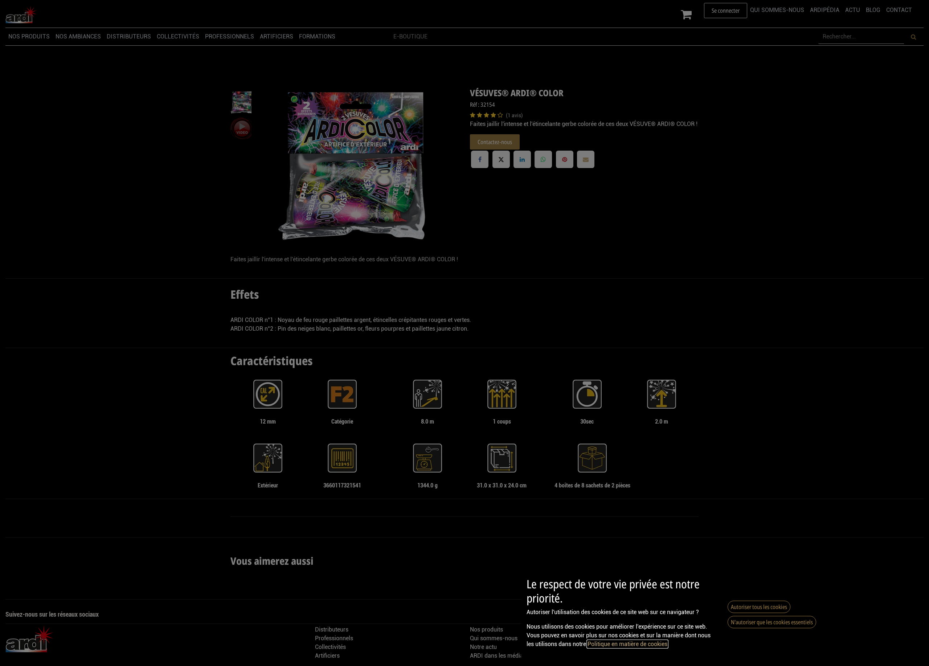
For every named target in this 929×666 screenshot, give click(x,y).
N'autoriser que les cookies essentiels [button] (772, 622)
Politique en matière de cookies (627, 644)
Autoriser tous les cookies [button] (759, 607)
